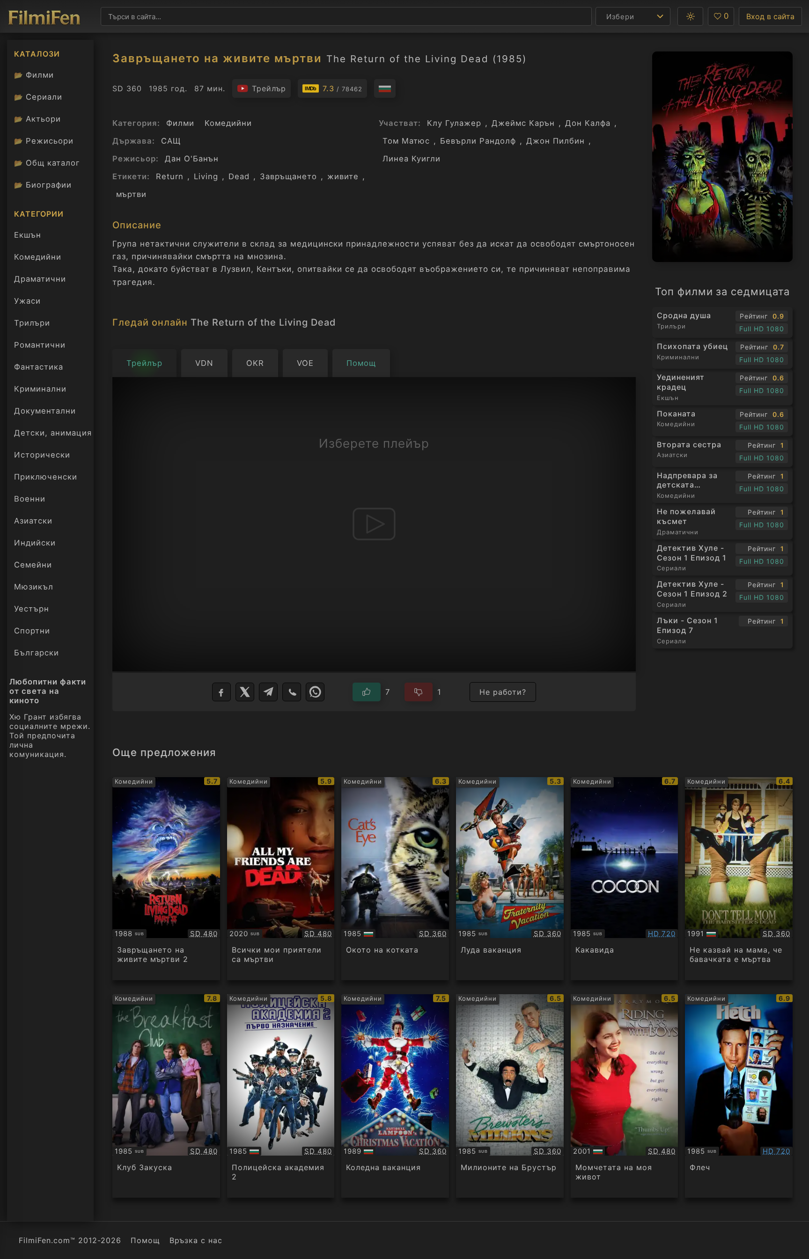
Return (170, 176)
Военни (29, 498)
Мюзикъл (33, 586)
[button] (690, 16)
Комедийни (37, 257)
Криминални (40, 388)
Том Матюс (406, 141)
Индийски (35, 542)
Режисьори (44, 141)
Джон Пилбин (555, 141)
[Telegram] (268, 692)
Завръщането (288, 176)
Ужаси (27, 301)
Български (36, 652)
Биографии (43, 184)
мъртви (131, 194)
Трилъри (32, 325)
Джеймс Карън (523, 123)
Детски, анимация (53, 432)
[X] (244, 692)
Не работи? (502, 692)
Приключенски (45, 476)
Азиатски (33, 520)
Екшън (27, 235)
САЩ (171, 141)
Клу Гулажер (454, 123)
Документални (45, 410)
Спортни (32, 630)
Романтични (40, 344)
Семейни (33, 564)
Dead (239, 176)
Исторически (42, 454)
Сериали (38, 97)
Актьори (37, 119)
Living (206, 176)
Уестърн (31, 608)
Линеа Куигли (411, 158)
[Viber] (291, 692)
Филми (34, 75)
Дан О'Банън (192, 158)
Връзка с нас (195, 1240)
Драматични (40, 279)
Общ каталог (47, 162)
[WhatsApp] (315, 692)
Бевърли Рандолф (478, 141)
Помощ (145, 1240)
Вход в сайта (770, 16)
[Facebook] (221, 692)
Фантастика (38, 366)
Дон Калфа (587, 123)
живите (343, 176)
